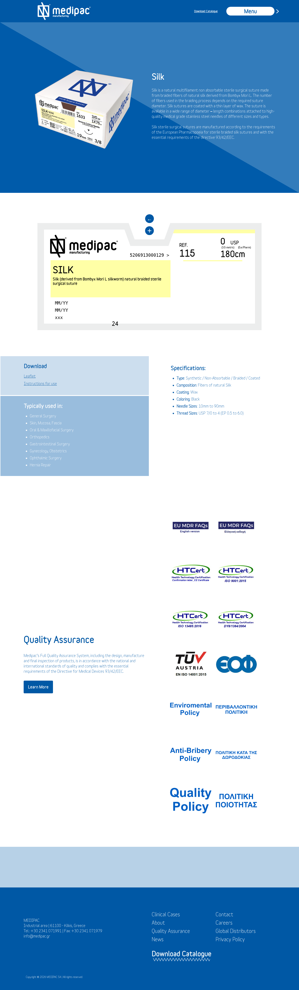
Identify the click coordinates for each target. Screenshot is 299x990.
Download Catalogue (206, 11)
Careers (224, 923)
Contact (224, 914)
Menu (250, 11)
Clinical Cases (166, 914)
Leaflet (30, 376)
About (158, 923)
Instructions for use (40, 383)
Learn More (38, 686)
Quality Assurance (171, 931)
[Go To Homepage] (64, 11)
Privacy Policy (230, 939)
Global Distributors (236, 931)
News (158, 939)
